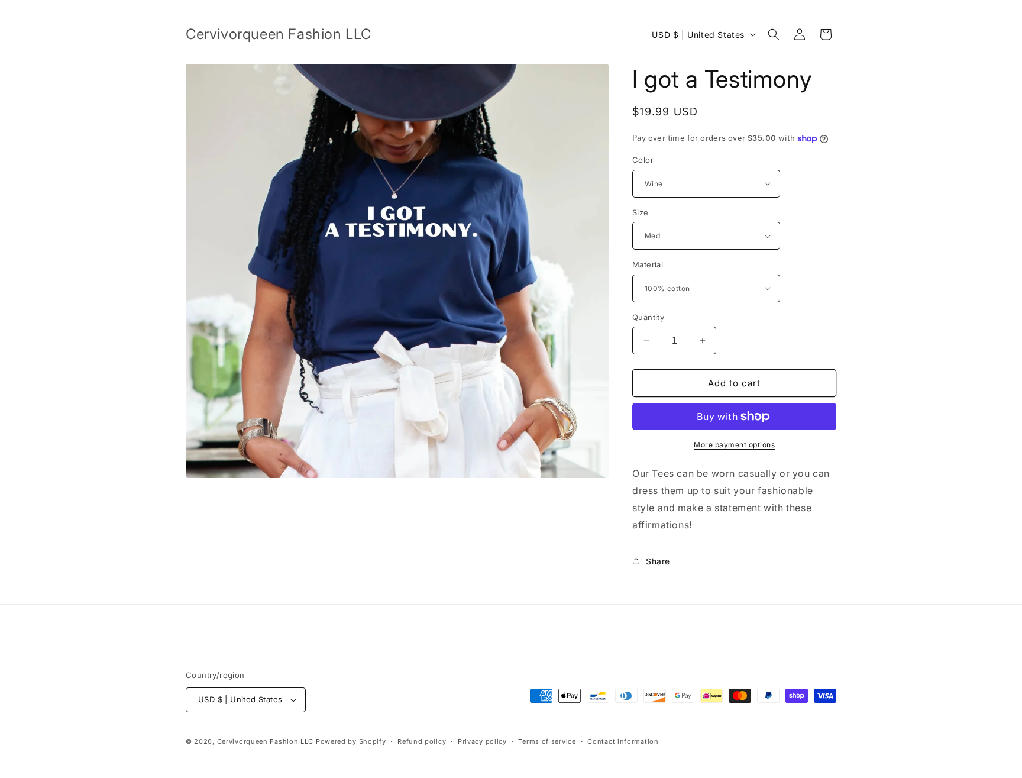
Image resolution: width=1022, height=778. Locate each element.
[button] (774, 34)
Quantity (648, 317)
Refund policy (421, 741)
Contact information (622, 741)
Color (643, 159)
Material (647, 264)
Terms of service (546, 741)
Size (640, 212)
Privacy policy (482, 741)
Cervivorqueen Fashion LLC (265, 741)
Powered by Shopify (351, 741)
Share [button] (658, 561)
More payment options (734, 444)
